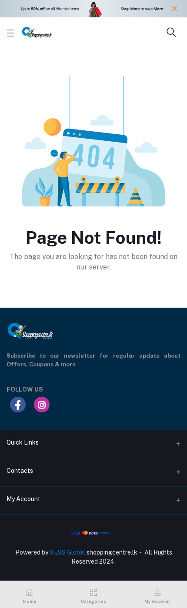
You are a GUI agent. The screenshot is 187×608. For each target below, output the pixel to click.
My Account (23, 498)
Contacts (20, 470)
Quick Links (23, 442)
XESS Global (67, 552)
